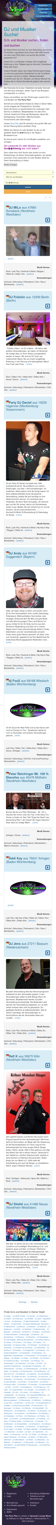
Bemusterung (12, 1502)
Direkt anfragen (10, 164)
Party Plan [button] (43, 12)
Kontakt (33, 1505)
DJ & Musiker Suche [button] (43, 16)
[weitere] (30, 274)
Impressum (34, 1502)
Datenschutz (12, 1509)
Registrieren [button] (43, 5)
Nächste (34, 1302)
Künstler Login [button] (43, 9)
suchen (28, 187)
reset (28, 191)
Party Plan (14, 123)
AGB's (9, 1512)
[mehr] (10, 258)
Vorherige (22, 1302)
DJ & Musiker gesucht (16, 1505)
